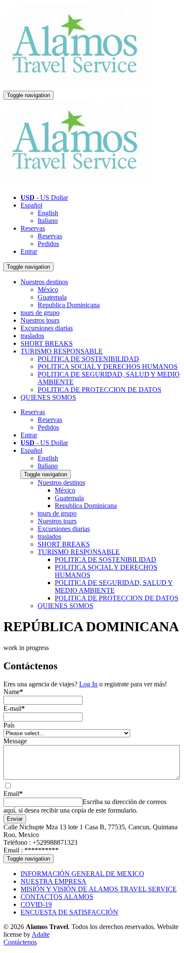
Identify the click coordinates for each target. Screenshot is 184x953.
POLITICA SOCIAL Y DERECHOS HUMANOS (108, 366)
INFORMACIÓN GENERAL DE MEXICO (82, 873)
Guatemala (52, 297)
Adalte (41, 934)
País (9, 725)
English (48, 213)
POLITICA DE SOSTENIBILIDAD (88, 358)
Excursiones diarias (47, 328)
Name (13, 691)
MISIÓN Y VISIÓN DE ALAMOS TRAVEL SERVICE (99, 889)
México (48, 289)
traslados (32, 335)
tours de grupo (40, 312)
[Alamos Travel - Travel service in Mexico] (77, 86)
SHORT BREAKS (47, 343)
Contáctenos (20, 942)
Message (15, 741)
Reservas (33, 228)
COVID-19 (36, 904)
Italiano (48, 220)
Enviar (15, 819)
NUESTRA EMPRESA (53, 881)
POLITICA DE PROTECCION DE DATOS (99, 389)
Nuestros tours (40, 320)
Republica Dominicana (69, 305)
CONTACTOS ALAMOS (57, 896)
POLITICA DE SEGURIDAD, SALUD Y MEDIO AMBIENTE (114, 586)
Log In (88, 684)
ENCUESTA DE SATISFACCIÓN (69, 912)
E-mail (14, 708)
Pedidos (48, 243)
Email (13, 793)
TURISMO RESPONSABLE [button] (62, 351)
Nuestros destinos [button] (44, 281)
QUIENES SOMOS (48, 397)
